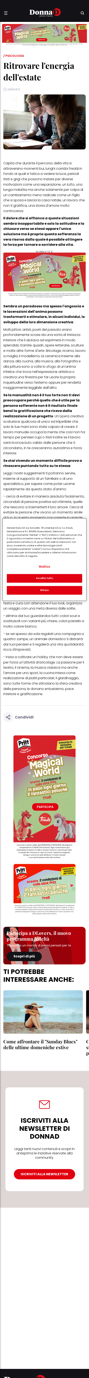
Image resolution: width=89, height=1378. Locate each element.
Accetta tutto (44, 578)
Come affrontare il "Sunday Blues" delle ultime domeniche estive (40, 1044)
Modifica (44, 566)
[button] (5, 13)
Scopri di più (24, 956)
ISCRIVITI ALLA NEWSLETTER (44, 1174)
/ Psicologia (13, 56)
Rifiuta (44, 590)
